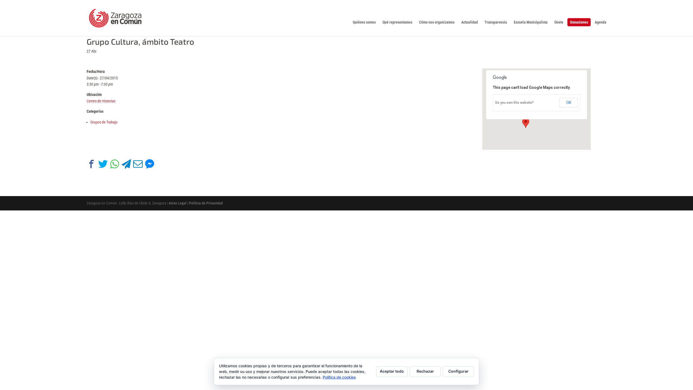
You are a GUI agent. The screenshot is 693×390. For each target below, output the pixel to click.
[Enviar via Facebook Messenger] (149, 165)
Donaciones (579, 22)
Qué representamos (397, 22)
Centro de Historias (101, 101)
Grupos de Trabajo (103, 122)
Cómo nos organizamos (437, 22)
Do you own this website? (514, 103)
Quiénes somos (364, 22)
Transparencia (496, 22)
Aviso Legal (178, 203)
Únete (558, 22)
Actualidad (469, 22)
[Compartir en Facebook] (91, 165)
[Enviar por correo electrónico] (138, 165)
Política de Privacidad (206, 203)
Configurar (458, 371)
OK (568, 102)
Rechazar (425, 371)
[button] (525, 123)
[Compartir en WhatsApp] (114, 165)
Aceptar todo (392, 371)
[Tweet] (103, 165)
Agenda (600, 22)
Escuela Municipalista (531, 22)
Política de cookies (339, 377)
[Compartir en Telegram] (126, 165)
